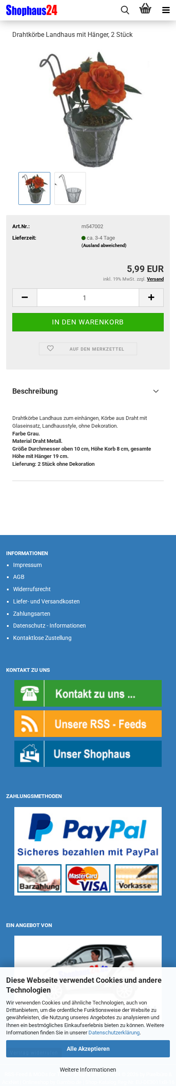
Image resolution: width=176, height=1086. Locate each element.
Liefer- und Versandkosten (46, 601)
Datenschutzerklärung (114, 1032)
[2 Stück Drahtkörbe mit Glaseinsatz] (88, 108)
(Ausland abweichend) (103, 245)
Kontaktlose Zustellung (42, 638)
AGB (19, 577)
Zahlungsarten (31, 613)
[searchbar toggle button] (125, 10)
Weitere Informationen (88, 1069)
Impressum (27, 565)
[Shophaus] (88, 753)
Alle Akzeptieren (88, 1048)
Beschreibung (35, 391)
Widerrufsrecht (32, 589)
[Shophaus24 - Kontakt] (88, 693)
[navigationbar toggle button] (166, 10)
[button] (24, 297)
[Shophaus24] (28, 10)
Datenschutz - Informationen (49, 625)
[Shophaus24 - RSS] (88, 723)
